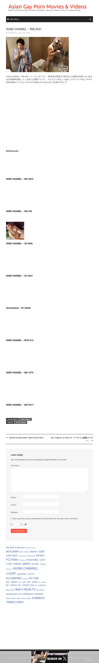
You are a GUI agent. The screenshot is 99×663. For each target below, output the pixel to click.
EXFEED (40, 555)
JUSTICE (30, 574)
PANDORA (39, 594)
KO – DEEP (22, 582)
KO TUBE (34, 578)
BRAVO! (34, 551)
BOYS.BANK (12, 551)
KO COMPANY (14, 578)
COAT (42, 551)
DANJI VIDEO (22, 556)
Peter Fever (11, 598)
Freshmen (22, 560)
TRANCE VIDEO (15, 602)
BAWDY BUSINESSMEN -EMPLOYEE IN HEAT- (26, 437)
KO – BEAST (12, 581)
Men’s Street (40, 590)
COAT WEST (12, 555)
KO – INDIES (42, 582)
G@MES (26, 563)
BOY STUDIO (24, 552)
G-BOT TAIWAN (13, 563)
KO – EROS (32, 581)
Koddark (25, 579)
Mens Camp (10, 590)
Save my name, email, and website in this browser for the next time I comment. (45, 518)
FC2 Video (12, 559)
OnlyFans (28, 593)
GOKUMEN (43, 564)
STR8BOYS (38, 598)
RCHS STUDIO (26, 598)
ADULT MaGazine (30, 548)
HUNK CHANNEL (25, 419)
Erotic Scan (31, 556)
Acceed (10, 547)
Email (14, 505)
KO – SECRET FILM (26, 585)
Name (14, 497)
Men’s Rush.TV (25, 589)
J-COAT (11, 573)
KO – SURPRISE (40, 585)
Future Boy (32, 559)
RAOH (19, 598)
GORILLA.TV (9, 569)
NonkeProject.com (14, 594)
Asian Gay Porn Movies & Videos (47, 6)
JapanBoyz (21, 574)
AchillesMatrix (20, 547)
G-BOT (42, 559)
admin (28, 33)
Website (14, 512)
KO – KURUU (11, 585)
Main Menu (14, 19)
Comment (16, 465)
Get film (35, 563)
